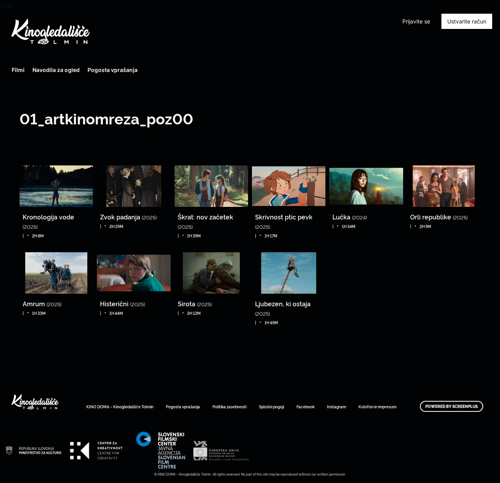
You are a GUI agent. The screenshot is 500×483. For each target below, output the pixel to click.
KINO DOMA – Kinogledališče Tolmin (120, 406)
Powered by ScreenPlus (451, 406)
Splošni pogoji (271, 406)
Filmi (18, 69)
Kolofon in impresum (377, 406)
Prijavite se (416, 21)
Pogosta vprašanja (113, 69)
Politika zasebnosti (229, 406)
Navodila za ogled (56, 69)
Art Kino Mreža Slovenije (33, 450)
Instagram (336, 406)
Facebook (305, 406)
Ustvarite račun (466, 21)
